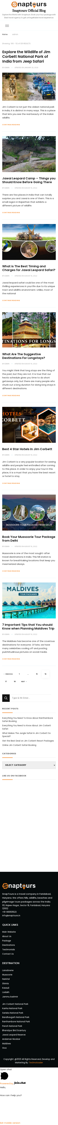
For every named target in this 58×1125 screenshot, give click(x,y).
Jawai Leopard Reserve (14, 1034)
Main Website (9, 931)
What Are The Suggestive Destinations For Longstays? (23, 356)
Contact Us (8, 953)
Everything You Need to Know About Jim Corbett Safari (26, 727)
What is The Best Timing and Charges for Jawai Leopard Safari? (28, 268)
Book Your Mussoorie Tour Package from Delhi (28, 539)
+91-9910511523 (9, 912)
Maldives (6, 1043)
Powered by (7, 1083)
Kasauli (5, 987)
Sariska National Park (12, 1012)
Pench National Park (12, 1026)
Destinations (8, 945)
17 (7, 681)
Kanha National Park (12, 1008)
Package (6, 940)
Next (23, 681)
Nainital (6, 979)
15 (38, 674)
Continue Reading (11, 125)
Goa (4, 1048)
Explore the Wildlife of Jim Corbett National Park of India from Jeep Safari (26, 56)
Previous (9, 674)
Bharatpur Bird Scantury (14, 1030)
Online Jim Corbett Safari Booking (19, 745)
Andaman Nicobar (11, 1039)
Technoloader (36, 1062)
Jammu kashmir (10, 996)
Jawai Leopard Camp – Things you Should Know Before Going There (28, 180)
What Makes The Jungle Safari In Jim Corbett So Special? (26, 735)
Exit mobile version (10, 1122)
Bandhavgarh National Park (15, 1017)
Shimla (5, 983)
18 (16, 681)
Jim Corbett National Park (15, 1004)
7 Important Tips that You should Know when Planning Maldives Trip (28, 627)
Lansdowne (8, 970)
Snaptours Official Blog (29, 10)
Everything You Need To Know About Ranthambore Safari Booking (27, 720)
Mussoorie (7, 974)
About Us (6, 936)
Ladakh (5, 992)
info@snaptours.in (11, 915)
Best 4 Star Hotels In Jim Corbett (27, 449)
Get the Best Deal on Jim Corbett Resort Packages (28, 740)
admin (6, 68)
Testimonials (8, 949)
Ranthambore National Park (16, 1021)
